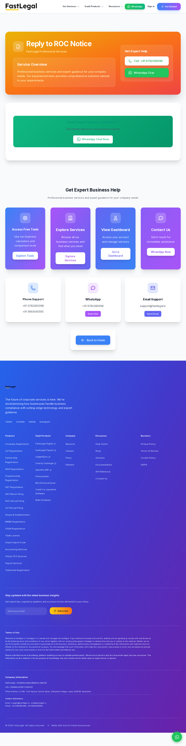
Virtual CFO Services (16, 556)
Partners (70, 464)
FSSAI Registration (15, 528)
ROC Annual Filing (14, 501)
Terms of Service (149, 451)
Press (69, 458)
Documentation (104, 464)
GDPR (144, 464)
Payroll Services (13, 563)
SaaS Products (92, 6)
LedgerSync (41, 456)
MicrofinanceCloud (45, 483)
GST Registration (14, 487)
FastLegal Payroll (44, 450)
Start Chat (93, 314)
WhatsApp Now (161, 251)
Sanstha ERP (42, 470)
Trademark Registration (17, 570)
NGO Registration (14, 469)
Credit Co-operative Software (45, 491)
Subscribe (63, 611)
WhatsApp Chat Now (95, 139)
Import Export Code (15, 542)
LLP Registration (14, 451)
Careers (70, 451)
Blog (98, 451)
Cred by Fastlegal (44, 463)
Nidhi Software (43, 500)
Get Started (171, 6)
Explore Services (70, 258)
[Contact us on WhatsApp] (177, 737)
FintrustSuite (42, 476)
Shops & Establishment (17, 515)
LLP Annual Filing (14, 508)
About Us (70, 444)
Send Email (153, 314)
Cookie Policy (148, 458)
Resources (114, 6)
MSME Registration (15, 521)
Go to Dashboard (115, 253)
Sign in (151, 6)
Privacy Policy (148, 444)
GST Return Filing (14, 494)
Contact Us (101, 478)
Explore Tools (25, 255)
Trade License (12, 535)
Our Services (69, 6)
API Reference (103, 471)
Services (100, 458)
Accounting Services (16, 549)
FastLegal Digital (44, 443)
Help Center (102, 444)
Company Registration (17, 444)
